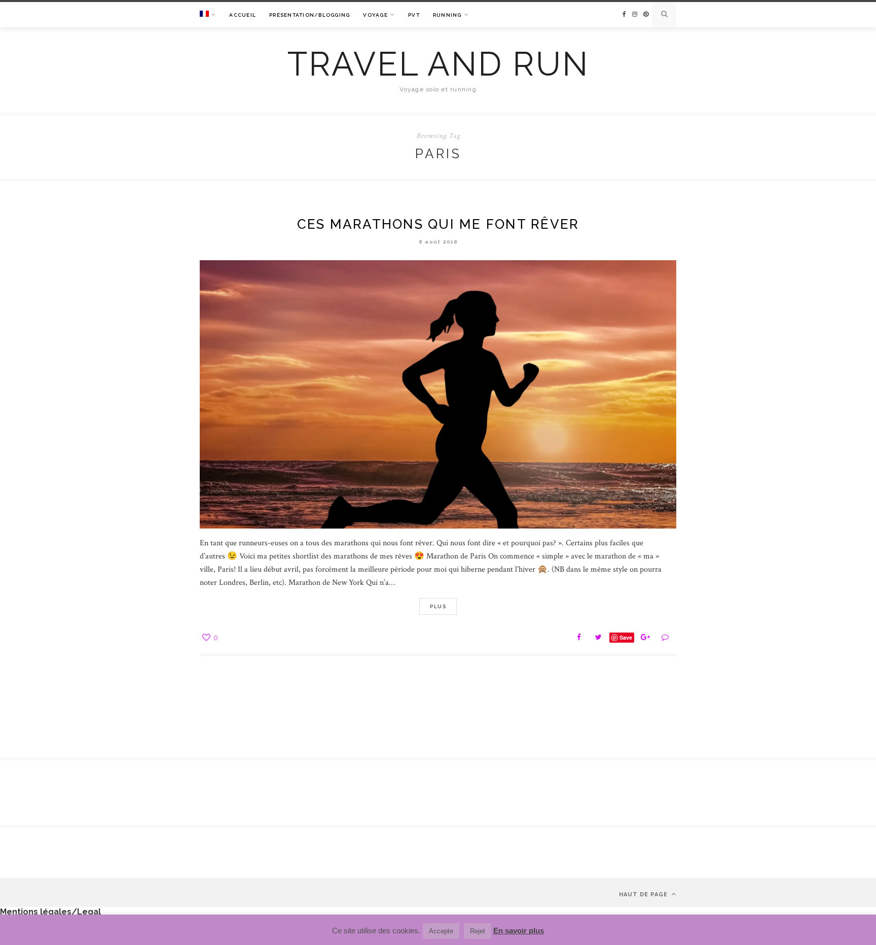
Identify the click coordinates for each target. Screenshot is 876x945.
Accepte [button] (441, 931)
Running (447, 15)
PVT (414, 15)
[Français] (208, 15)
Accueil (242, 15)
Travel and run (438, 64)
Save (625, 637)
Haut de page (644, 894)
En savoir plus (518, 930)
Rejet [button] (477, 931)
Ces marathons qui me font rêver (438, 224)
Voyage (375, 15)
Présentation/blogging (309, 15)
